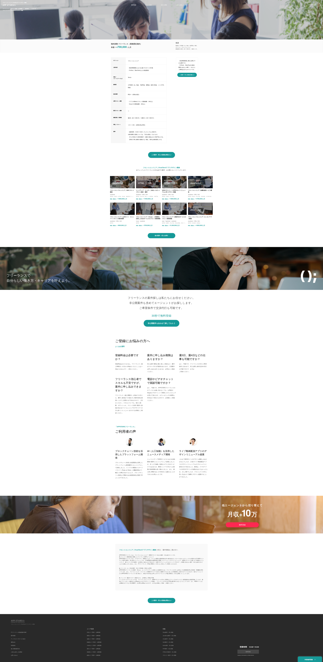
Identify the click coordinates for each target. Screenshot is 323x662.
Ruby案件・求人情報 (168, 632)
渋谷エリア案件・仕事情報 (93, 632)
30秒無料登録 (312, 5)
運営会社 (13, 642)
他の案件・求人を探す (161, 235)
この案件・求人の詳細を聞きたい (187, 75)
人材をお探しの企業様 (181, 5)
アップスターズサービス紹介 (18, 639)
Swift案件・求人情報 (168, 642)
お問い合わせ (14, 655)
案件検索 (133, 5)
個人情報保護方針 (15, 648)
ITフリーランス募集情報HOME (19, 632)
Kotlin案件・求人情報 (168, 645)
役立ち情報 (164, 5)
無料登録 (242, 524)
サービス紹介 (148, 5)
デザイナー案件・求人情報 (169, 655)
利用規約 (13, 645)
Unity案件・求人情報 (168, 639)
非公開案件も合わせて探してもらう (161, 323)
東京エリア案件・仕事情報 (93, 648)
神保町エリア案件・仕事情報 (94, 652)
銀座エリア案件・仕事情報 (93, 655)
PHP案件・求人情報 (168, 648)
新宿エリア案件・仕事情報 (93, 635)
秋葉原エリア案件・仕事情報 (94, 642)
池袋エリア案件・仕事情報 (93, 639)
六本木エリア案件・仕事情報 (94, 645)
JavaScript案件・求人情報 (169, 635)
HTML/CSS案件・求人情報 (169, 652)
